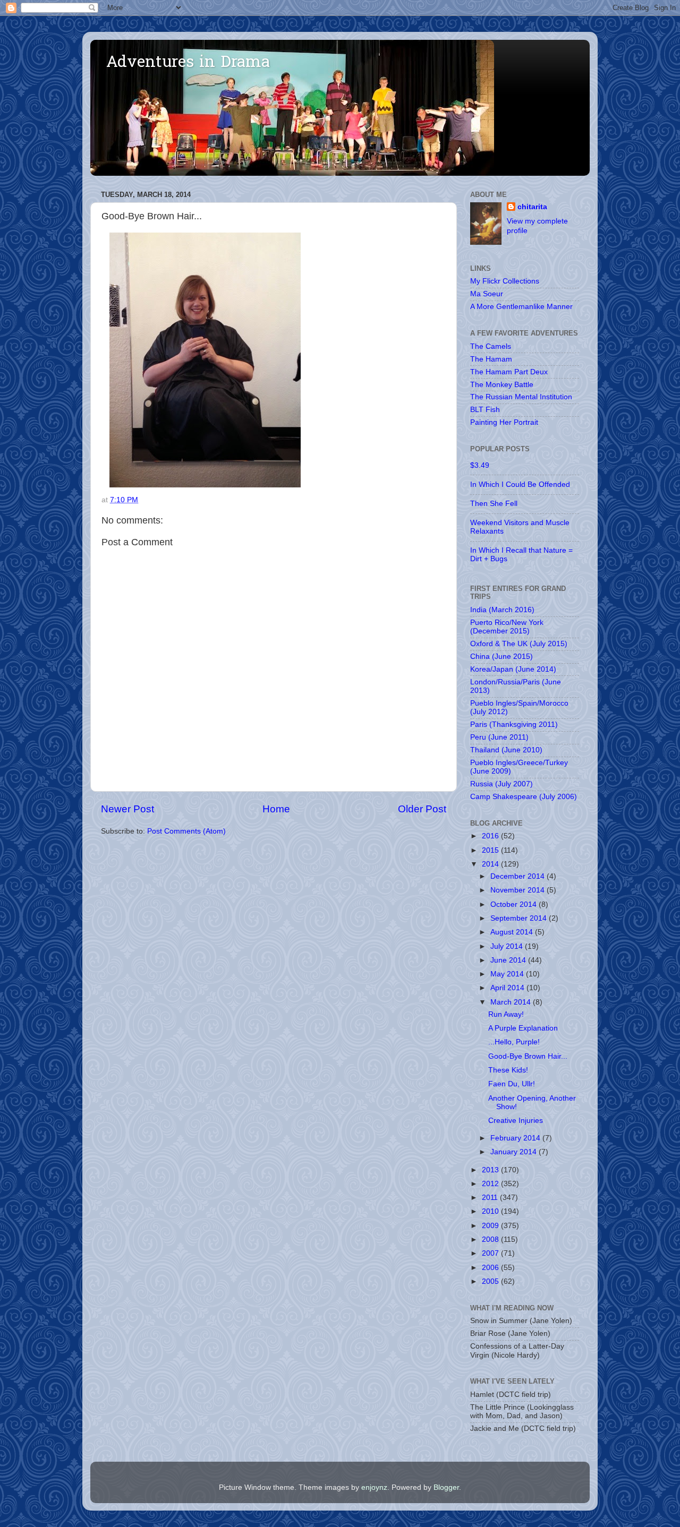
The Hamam (491, 359)
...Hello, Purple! (514, 1042)
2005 (491, 1281)
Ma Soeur (486, 294)
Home (276, 808)
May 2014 (508, 974)
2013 (491, 1170)
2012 (491, 1184)
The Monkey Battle (501, 385)
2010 (491, 1211)
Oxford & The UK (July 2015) (518, 644)
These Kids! (508, 1070)
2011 (491, 1198)
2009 (491, 1226)
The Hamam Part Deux (509, 372)
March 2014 (511, 1002)
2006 (491, 1268)
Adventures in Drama (188, 63)
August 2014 (512, 932)
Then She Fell (493, 504)
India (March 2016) (502, 610)
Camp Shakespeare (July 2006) (523, 797)
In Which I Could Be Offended (520, 484)
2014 (491, 864)
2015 (491, 850)
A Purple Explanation (523, 1028)
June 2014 (509, 960)
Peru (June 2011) (499, 737)
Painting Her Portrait (504, 422)
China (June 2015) (501, 656)
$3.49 (479, 465)
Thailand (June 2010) (506, 750)
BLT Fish (485, 410)
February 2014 (516, 1138)
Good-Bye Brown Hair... (527, 1056)
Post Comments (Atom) (186, 831)
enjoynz (374, 1487)
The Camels (490, 346)
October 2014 (514, 904)
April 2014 (508, 988)
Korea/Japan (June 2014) (513, 669)
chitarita (532, 207)
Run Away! (506, 1014)
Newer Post (127, 808)
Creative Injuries (515, 1121)
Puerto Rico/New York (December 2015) (506, 627)
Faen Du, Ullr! (511, 1084)
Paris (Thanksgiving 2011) (514, 724)
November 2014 (518, 890)
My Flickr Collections (504, 281)
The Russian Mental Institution (521, 397)
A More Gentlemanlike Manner (521, 307)
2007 (491, 1253)
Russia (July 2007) (501, 784)
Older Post (422, 808)
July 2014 (507, 946)
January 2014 (514, 1152)
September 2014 (519, 918)
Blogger (446, 1487)
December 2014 (518, 876)
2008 (491, 1239)
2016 (491, 836)
